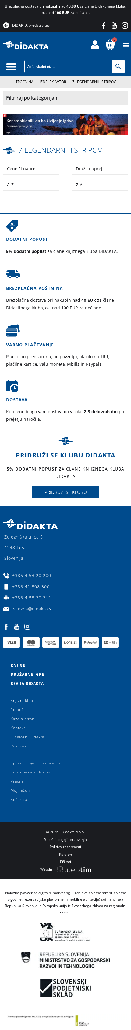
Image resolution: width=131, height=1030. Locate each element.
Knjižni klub (22, 700)
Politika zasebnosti (65, 846)
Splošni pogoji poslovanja (35, 763)
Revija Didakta (27, 683)
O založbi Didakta (27, 736)
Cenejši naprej (22, 169)
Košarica (19, 799)
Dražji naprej (89, 169)
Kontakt (18, 727)
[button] (126, 45)
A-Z (10, 185)
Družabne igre (27, 674)
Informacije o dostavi (31, 772)
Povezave (20, 746)
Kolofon (65, 854)
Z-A (79, 185)
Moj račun (20, 790)
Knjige (18, 665)
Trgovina (25, 81)
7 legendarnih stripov (60, 150)
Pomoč (17, 709)
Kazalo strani (23, 718)
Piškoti (65, 861)
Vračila (17, 781)
